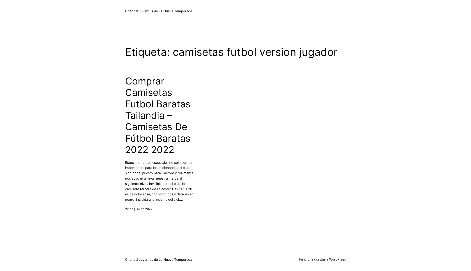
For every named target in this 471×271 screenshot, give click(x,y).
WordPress (337, 259)
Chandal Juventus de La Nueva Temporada (158, 11)
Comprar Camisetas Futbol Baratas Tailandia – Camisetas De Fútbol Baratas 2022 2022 (157, 115)
